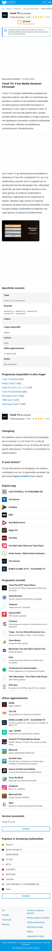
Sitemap (5, 924)
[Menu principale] (49, 2)
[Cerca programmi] (44, 2)
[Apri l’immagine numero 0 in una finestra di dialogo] (20, 230)
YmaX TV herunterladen (12, 392)
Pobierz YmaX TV (9, 383)
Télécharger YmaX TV (11, 404)
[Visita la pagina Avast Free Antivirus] (26, 22)
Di (17, 17)
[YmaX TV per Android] (5, 15)
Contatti (5, 915)
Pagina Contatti (21, 476)
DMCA (30, 932)
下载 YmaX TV (8, 400)
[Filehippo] (8, 2)
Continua (26, 829)
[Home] (3, 9)
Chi (3, 910)
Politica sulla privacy (36, 922)
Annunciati (6, 920)
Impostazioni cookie (35, 936)
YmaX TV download (10, 379)
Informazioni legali (35, 927)
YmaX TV (20, 13)
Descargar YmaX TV (11, 396)
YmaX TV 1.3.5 (8, 822)
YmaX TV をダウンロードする (15, 388)
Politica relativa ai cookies (38, 918)
